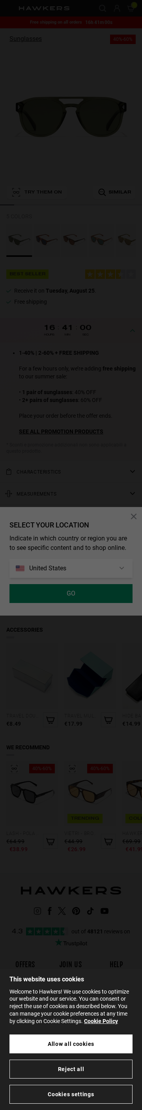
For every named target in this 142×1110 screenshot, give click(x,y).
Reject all (71, 1069)
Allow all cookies (71, 1044)
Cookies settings (71, 1094)
